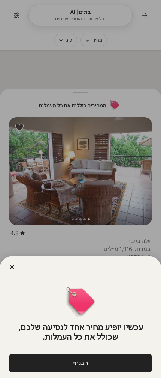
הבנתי (80, 363)
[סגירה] (12, 267)
